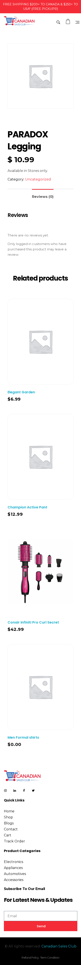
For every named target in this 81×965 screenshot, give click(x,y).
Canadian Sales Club (58, 946)
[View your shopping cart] (68, 21)
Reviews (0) (43, 197)
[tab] (43, 195)
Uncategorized (38, 179)
